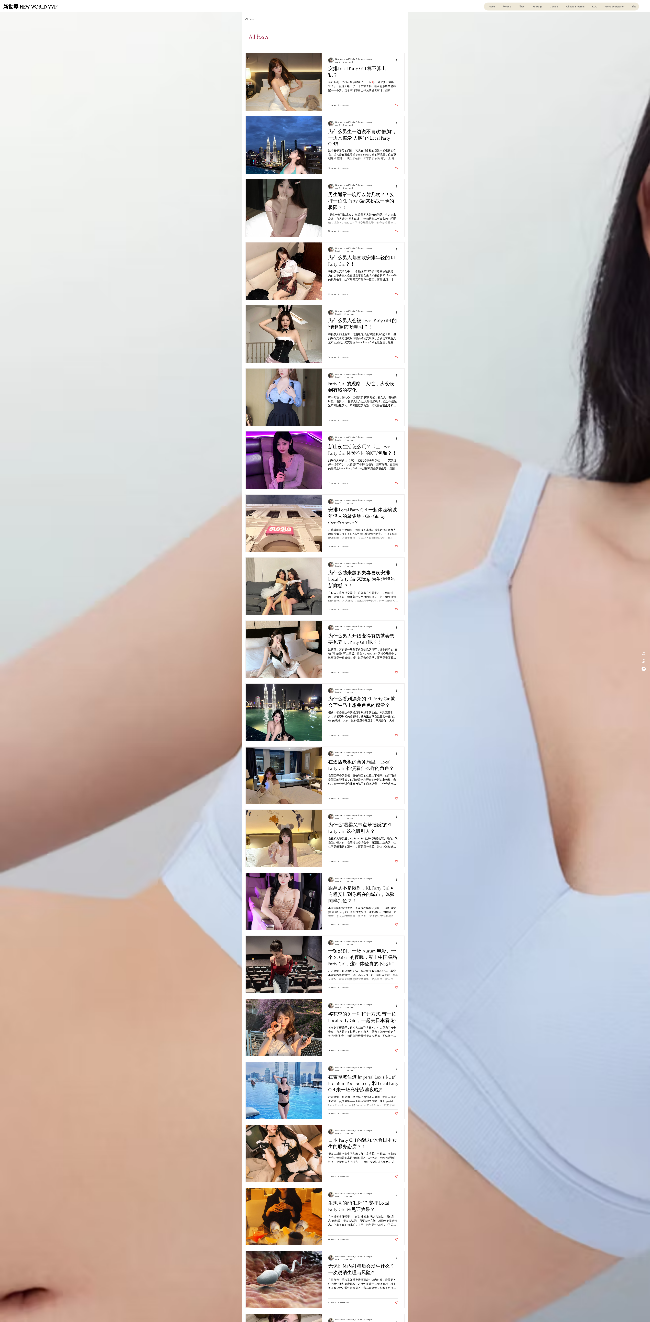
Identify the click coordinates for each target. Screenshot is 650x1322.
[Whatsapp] (644, 661)
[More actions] (398, 60)
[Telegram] (644, 669)
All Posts (249, 18)
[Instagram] (644, 653)
